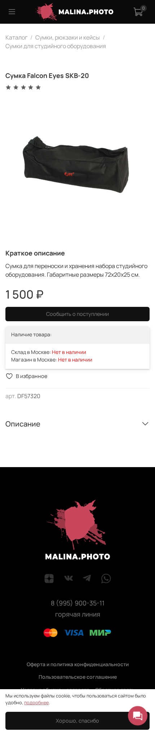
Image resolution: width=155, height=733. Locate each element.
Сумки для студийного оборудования (55, 46)
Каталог (16, 37)
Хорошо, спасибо (77, 720)
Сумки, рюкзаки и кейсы (67, 37)
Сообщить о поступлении (77, 313)
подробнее (36, 702)
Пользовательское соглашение (78, 676)
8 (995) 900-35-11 (78, 603)
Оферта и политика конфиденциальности (78, 664)
